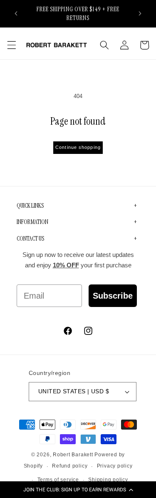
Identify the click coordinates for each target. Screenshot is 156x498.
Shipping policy (108, 480)
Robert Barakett (73, 455)
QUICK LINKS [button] (30, 205)
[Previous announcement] (16, 13)
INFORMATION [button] (32, 222)
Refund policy (69, 466)
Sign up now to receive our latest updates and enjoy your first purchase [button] (78, 260)
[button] (78, 489)
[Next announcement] (140, 13)
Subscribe (113, 295)
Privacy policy (115, 466)
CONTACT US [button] (30, 238)
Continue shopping (78, 147)
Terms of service (58, 480)
